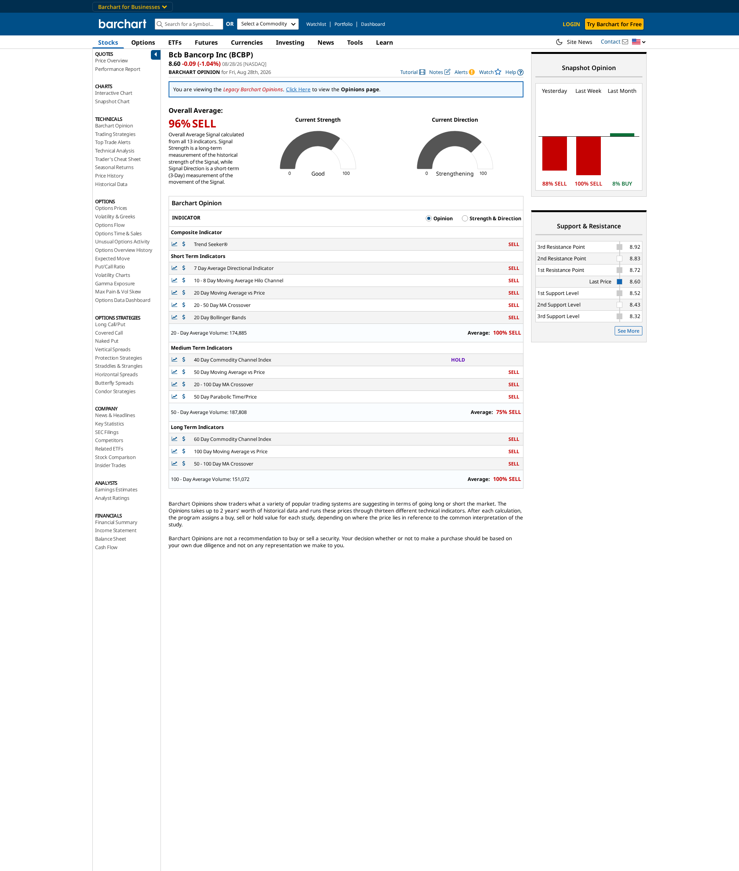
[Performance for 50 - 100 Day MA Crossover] (183, 464)
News (326, 42)
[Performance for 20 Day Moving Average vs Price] (183, 293)
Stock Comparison (115, 457)
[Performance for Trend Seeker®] (183, 244)
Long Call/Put (110, 324)
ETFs (175, 42)
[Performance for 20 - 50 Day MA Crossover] (183, 305)
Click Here (298, 89)
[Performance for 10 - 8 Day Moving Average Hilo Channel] (183, 280)
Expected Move (112, 258)
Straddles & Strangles (118, 365)
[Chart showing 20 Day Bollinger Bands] (175, 317)
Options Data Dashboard (122, 299)
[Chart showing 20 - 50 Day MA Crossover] (175, 305)
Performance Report (117, 68)
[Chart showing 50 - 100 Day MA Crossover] (175, 464)
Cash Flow (106, 547)
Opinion (442, 218)
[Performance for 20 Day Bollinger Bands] (183, 317)
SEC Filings (107, 432)
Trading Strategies (115, 134)
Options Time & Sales (118, 233)
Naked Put (107, 340)
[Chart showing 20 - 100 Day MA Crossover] (175, 384)
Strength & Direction (494, 218)
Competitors (109, 440)
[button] (639, 42)
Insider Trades (110, 465)
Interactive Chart (113, 92)
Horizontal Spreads (116, 374)
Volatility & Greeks (115, 216)
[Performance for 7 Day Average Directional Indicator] (183, 268)
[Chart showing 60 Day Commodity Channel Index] (175, 439)
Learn (384, 42)
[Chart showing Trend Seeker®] (175, 244)
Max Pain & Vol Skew (118, 291)
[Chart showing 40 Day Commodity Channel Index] (175, 360)
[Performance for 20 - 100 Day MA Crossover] (183, 384)
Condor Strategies (115, 391)
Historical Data (111, 184)
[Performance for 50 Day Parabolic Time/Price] (183, 397)
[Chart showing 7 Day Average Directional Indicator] (175, 268)
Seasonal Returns (114, 167)
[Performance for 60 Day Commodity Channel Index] (183, 439)
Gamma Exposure (115, 283)
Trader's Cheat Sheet (118, 159)
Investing (290, 42)
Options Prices (111, 207)
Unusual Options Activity (122, 241)
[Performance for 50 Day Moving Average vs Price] (183, 372)
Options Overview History (123, 249)
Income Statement (116, 530)
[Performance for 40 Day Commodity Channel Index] (183, 360)
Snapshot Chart (112, 101)
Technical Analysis (114, 150)
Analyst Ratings (112, 497)
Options (143, 42)
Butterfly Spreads (114, 382)
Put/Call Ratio (110, 266)
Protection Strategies (118, 357)
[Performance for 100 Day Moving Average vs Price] (183, 451)
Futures (206, 42)
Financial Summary (116, 522)
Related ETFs (109, 448)
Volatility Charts (112, 274)
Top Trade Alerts (112, 142)
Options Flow (110, 224)
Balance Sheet (110, 538)
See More (628, 330)
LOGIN (571, 24)
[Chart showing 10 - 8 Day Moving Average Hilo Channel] (175, 280)
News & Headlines (115, 415)
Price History (109, 175)
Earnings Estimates (116, 489)
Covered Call (109, 332)
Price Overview (111, 60)
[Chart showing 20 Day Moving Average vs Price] (175, 293)
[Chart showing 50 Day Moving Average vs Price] (175, 372)
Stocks (108, 42)
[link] (412, 72)
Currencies (247, 42)
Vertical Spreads (112, 349)
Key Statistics (109, 423)
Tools (355, 42)
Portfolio (343, 24)
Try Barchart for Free (614, 24)
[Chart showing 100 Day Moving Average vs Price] (175, 451)
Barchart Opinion (114, 125)
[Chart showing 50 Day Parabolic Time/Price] (175, 397)
